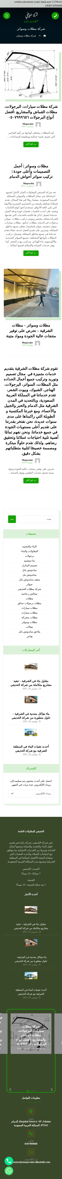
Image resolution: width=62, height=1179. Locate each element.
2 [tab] (30, 1091)
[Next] (51, 1089)
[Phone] (9, 1161)
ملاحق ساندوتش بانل (29, 631)
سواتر (29, 584)
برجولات (29, 556)
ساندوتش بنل (29, 574)
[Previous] (10, 1089)
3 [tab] (32, 1091)
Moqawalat (28, 124)
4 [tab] (34, 1091)
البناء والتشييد (29, 546)
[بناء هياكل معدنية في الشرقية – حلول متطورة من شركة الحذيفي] (31, 702)
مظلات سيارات (29, 608)
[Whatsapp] (9, 1171)
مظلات (29, 598)
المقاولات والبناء (29, 551)
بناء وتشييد (29, 560)
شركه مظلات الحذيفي (29, 589)
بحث (12, 519)
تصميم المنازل (29, 565)
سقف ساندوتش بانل (29, 579)
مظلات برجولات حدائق (29, 603)
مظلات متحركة (29, 617)
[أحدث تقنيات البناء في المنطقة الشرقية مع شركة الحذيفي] (31, 735)
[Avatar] (38, 124)
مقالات (29, 627)
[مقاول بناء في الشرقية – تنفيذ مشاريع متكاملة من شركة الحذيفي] (31, 669)
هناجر (29, 636)
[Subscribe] (12, 793)
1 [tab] (27, 1091)
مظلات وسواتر (29, 622)
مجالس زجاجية (29, 593)
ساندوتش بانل (29, 570)
